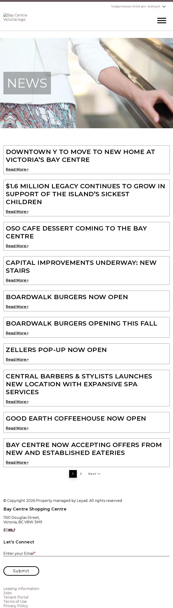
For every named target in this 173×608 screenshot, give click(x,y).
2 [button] (81, 473)
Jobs (7, 593)
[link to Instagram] (6, 530)
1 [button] (73, 473)
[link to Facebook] (4, 530)
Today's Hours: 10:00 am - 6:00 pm (135, 6)
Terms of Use (15, 601)
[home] (75, 20)
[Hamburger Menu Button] (162, 20)
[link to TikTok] (14, 530)
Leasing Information (21, 589)
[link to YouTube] (10, 530)
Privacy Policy (15, 606)
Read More (17, 169)
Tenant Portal (16, 597)
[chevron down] (164, 6)
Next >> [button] (94, 473)
